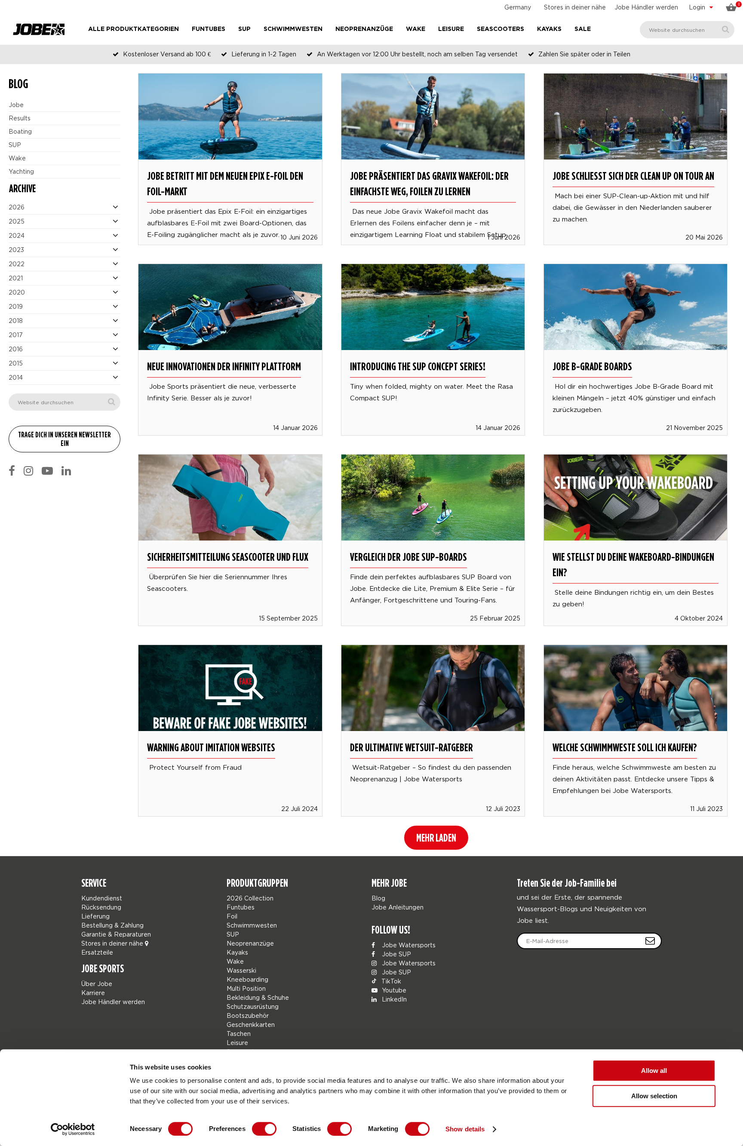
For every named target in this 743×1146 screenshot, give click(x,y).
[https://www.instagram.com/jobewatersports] (28, 470)
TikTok (390, 981)
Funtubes (208, 29)
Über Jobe (96, 983)
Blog (378, 898)
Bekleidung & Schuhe (258, 997)
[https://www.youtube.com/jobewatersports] (47, 470)
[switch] (264, 1129)
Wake (415, 29)
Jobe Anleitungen (398, 907)
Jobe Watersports (408, 945)
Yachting (21, 171)
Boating (20, 131)
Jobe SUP (395, 954)
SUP (244, 29)
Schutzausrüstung (253, 1006)
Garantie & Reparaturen (116, 934)
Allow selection (654, 1096)
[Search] (725, 29)
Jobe (16, 104)
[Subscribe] (650, 941)
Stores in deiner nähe (575, 7)
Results (20, 118)
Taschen (239, 1033)
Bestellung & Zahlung (112, 925)
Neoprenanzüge (364, 29)
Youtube (393, 990)
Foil (232, 916)
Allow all (654, 1070)
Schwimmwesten (293, 29)
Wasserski (241, 970)
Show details (465, 1129)
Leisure (451, 29)
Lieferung (95, 916)
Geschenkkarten (251, 1024)
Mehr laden (436, 837)
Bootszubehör (248, 1015)
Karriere (93, 992)
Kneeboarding (247, 979)
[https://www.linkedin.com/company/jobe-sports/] (66, 470)
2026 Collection (250, 898)
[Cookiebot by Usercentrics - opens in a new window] (73, 1129)
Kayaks (549, 29)
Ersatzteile (97, 952)
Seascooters (500, 29)
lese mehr (230, 150)
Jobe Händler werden (646, 7)
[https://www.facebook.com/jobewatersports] (12, 470)
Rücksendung (101, 907)
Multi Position (246, 988)
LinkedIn (393, 999)
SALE (582, 29)
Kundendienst (101, 898)
